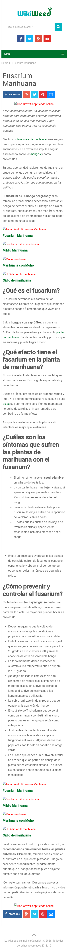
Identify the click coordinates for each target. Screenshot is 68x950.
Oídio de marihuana (17, 280)
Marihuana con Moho (18, 265)
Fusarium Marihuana (18, 235)
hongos (36, 154)
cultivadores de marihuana (30, 139)
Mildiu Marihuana (15, 250)
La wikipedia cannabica (18, 940)
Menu (7, 54)
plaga (6, 403)
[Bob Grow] (34, 104)
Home (4, 63)
